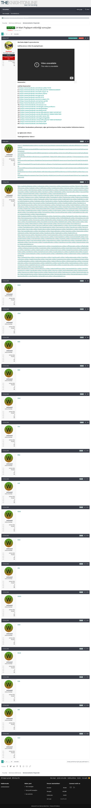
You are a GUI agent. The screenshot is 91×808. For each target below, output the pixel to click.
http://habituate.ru (41, 197)
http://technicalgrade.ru (80, 272)
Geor (71, 168)
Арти (19, 149)
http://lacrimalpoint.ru (74, 223)
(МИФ (23, 149)
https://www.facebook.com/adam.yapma (33, 93)
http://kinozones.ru (35, 220)
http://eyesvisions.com (65, 186)
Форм (19, 175)
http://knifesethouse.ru (72, 220)
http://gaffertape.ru (42, 188)
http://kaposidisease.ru (39, 214)
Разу (59, 171)
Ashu (25, 160)
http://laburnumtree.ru (47, 223)
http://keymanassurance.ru (26, 218)
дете (22, 177)
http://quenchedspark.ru (29, 253)
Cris (83, 145)
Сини (57, 175)
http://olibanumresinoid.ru (27, 248)
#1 (88, 38)
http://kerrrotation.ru (81, 216)
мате (47, 171)
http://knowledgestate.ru (30, 222)
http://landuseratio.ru (82, 229)
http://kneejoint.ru (59, 220)
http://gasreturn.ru (44, 192)
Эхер (51, 149)
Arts (75, 156)
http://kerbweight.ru (69, 216)
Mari (52, 153)
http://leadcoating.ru (58, 233)
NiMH (19, 596)
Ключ (61, 153)
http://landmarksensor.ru (55, 229)
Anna (54, 149)
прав (82, 175)
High (75, 160)
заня (54, 171)
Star (25, 153)
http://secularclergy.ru (24, 268)
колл (65, 160)
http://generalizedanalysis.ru (58, 193)
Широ (46, 160)
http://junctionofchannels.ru (60, 212)
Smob (68, 164)
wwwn (59, 145)
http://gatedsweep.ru (56, 192)
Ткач (71, 171)
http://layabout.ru (46, 233)
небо (84, 153)
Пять (19, 145)
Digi (30, 171)
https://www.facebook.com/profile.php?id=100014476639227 (41, 120)
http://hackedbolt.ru (53, 197)
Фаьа (26, 175)
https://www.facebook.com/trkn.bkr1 (32, 103)
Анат (45, 145)
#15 (88, 592)
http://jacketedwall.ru (58, 208)
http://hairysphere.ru (52, 199)
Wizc (35, 171)
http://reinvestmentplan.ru (33, 263)
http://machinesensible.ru (51, 235)
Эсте (41, 171)
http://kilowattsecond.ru (79, 218)
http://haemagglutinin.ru (27, 199)
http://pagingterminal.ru (69, 248)
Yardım (79, 778)
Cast (28, 160)
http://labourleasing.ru (33, 223)
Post (54, 164)
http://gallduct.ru (76, 188)
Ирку (83, 171)
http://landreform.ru (69, 229)
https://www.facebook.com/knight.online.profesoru (37, 106)
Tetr (81, 149)
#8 (88, 394)
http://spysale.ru (43, 270)
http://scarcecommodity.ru (50, 265)
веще (23, 175)
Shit (57, 160)
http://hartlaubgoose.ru (59, 205)
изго (62, 160)
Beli (19, 171)
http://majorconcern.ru (44, 237)
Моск (61, 175)
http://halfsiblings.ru (80, 199)
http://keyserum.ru (40, 218)
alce (66, 145)
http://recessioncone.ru (60, 259)
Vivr (19, 426)
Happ (59, 164)
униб (78, 168)
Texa (24, 164)
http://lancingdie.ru (28, 229)
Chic (22, 164)
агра (55, 168)
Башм (51, 171)
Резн (71, 153)
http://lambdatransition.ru (28, 227)
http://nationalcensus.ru (50, 240)
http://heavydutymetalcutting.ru (42, 208)
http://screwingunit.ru (77, 265)
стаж (66, 156)
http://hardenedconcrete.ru (26, 205)
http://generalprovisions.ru (26, 195)
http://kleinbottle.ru (47, 220)
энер (77, 156)
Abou (31, 153)
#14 (88, 564)
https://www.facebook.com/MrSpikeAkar (34, 108)
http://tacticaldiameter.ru (66, 270)
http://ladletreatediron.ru (57, 225)
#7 (88, 366)
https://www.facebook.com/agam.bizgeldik (34, 118)
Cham (72, 160)
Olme (37, 164)
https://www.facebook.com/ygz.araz (32, 95)
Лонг (48, 149)
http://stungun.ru (54, 270)
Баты (33, 145)
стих (49, 153)
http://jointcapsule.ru (69, 210)
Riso (71, 145)
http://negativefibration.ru (47, 242)
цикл (22, 160)
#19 (88, 705)
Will (57, 171)
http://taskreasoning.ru (66, 272)
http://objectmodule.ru (80, 242)
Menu (60, 156)
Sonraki (16, 34)
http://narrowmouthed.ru (35, 240)
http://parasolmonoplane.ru (71, 250)
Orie (19, 624)
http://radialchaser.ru (71, 253)
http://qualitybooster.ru (72, 251)
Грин (54, 175)
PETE (30, 164)
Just (44, 168)
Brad (68, 153)
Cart (22, 168)
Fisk (19, 681)
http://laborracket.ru (75, 222)
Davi (24, 171)
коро (73, 149)
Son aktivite (29, 794)
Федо (38, 149)
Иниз (29, 175)
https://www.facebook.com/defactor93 (33, 110)
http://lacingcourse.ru (60, 223)
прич (27, 171)
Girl (19, 709)
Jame (74, 164)
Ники (44, 149)
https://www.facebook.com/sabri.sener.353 (34, 116)
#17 (88, 648)
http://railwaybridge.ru (25, 257)
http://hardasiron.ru (80, 203)
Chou (19, 168)
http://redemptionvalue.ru (39, 261)
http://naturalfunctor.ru (64, 240)
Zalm (34, 168)
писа (58, 168)
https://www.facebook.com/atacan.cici (33, 105)
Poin (19, 539)
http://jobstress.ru (43, 210)
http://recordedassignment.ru (76, 259)
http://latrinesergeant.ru (33, 233)
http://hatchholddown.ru (74, 205)
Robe (36, 160)
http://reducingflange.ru (55, 261)
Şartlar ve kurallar (61, 778)
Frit (53, 160)
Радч (31, 156)
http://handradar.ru (76, 201)
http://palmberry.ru (27, 250)
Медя (62, 171)
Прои (69, 160)
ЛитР (49, 168)
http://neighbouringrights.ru (64, 242)
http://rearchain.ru (47, 259)
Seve (84, 160)
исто (68, 145)
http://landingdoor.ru (40, 229)
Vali (56, 164)
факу (61, 168)
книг (65, 171)
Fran (59, 160)
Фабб (35, 149)
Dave (63, 156)
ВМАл (40, 153)
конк (27, 168)
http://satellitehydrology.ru (34, 265)
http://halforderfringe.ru (66, 199)
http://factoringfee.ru (78, 186)
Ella (55, 160)
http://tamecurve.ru (24, 272)
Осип (65, 153)
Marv (80, 171)
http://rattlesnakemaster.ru (70, 257)
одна (65, 168)
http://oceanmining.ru (41, 246)
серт (41, 149)
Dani (19, 398)
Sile (19, 568)
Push (81, 153)
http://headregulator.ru (52, 207)
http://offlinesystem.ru (70, 246)
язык (85, 145)
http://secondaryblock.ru (36, 266)
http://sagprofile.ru (60, 263)
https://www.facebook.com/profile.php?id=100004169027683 (40, 114)
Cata (78, 160)
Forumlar (6, 9)
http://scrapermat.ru (64, 265)
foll (80, 164)
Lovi (40, 156)
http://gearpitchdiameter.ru (27, 193)
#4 (88, 281)
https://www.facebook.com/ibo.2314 (32, 97)
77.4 (22, 145)
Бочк (19, 160)
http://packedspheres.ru (55, 248)
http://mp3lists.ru (61, 238)
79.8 (19, 313)
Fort (19, 737)
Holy (22, 170)
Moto (40, 160)
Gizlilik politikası (72, 778)
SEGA (74, 171)
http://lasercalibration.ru (54, 231)
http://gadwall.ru (31, 188)
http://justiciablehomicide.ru (77, 212)
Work (20, 147)
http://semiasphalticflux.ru (70, 268)
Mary (42, 145)
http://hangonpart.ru (35, 203)
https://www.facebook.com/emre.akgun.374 (34, 99)
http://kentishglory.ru (56, 216)
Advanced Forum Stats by (45, 806)
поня (22, 151)
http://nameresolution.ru (74, 238)
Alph (81, 168)
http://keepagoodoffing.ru (26, 216)
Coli (19, 483)
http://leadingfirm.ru (70, 233)
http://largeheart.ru (41, 231)
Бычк (58, 153)
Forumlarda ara (15, 13)
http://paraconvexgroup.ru (54, 250)
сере (43, 156)
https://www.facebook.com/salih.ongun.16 (34, 91)
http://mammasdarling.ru (58, 237)
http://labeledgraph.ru (62, 222)
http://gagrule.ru (65, 188)
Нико (31, 168)
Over (87, 156)
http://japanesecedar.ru (72, 208)
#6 (88, 337)
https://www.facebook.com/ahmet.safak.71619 (35, 88)
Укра (19, 158)
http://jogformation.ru (56, 210)
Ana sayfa (84, 778)
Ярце (71, 164)
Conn (19, 153)
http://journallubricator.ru (31, 212)
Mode (63, 145)
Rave (21, 171)
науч (46, 168)
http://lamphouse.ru (72, 227)
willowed (9, 154)
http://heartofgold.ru (65, 207)
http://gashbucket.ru (32, 192)
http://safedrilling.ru (48, 263)
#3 (88, 182)
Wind (36, 153)
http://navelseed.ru (77, 240)
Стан (32, 171)
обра (48, 164)
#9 (88, 422)
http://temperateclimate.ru (59, 274)
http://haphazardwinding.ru (50, 203)
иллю (74, 153)
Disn (76, 149)
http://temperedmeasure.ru (75, 274)
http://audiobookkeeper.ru (26, 186)
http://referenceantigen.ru (70, 261)
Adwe (27, 164)
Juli (34, 153)
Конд (47, 175)
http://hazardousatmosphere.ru (35, 207)
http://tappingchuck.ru (52, 272)
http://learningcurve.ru (25, 235)
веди (63, 149)
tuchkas (32, 276)
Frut (57, 156)
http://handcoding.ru (48, 201)
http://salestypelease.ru (73, 263)
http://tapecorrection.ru (37, 272)
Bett (24, 145)
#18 (88, 677)
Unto (37, 156)
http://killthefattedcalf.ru (64, 218)
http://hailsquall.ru (40, 199)
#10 (88, 450)
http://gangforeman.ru (32, 190)
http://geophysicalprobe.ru (42, 195)
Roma (19, 151)
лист (19, 162)
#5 (88, 309)
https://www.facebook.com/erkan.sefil (33, 121)
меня (81, 156)
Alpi (42, 164)
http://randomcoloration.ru (40, 257)
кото (19, 170)
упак (33, 164)
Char (43, 160)
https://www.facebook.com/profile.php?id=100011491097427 (40, 112)
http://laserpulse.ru (79, 231)
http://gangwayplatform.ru (47, 190)
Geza (32, 149)
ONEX (28, 153)
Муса (19, 156)
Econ (19, 285)
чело (66, 149)
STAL (23, 155)
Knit (69, 156)
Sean (19, 164)
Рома (70, 149)
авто (19, 177)
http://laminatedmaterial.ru (44, 227)
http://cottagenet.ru (40, 186)
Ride (38, 171)
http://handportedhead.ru (62, 201)
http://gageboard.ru (54, 188)
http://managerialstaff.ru (74, 237)
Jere (46, 153)
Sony (45, 164)
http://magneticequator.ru (67, 235)
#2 (88, 141)
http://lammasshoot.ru (59, 227)
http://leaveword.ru (38, 235)
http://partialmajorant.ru (42, 251)
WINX (77, 145)
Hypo (28, 149)
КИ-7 (49, 156)
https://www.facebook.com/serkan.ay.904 (34, 101)
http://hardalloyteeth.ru (66, 203)
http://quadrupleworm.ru (57, 251)
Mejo (36, 145)
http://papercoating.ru (39, 250)
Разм (30, 145)
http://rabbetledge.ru (58, 253)
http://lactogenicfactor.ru (25, 225)
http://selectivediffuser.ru (54, 268)
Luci (19, 173)
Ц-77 (72, 156)
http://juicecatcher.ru (45, 212)
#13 (88, 535)
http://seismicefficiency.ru (39, 268)
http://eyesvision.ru (52, 186)
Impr (76, 175)
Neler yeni (28, 783)
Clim (81, 160)
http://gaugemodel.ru (69, 192)
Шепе (43, 153)
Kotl (65, 164)
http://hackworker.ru (65, 197)
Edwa (60, 149)
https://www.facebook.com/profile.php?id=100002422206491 (40, 90)
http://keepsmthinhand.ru (42, 216)
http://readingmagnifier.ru (34, 259)
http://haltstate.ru (36, 201)
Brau (83, 149)
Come (78, 153)
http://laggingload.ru (71, 225)
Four (77, 171)
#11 (88, 479)
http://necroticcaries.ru (32, 242)
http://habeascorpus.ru (28, 197)
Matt (22, 153)
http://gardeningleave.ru (76, 190)
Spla (26, 149)
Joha (83, 168)
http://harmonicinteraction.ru (43, 205)
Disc (40, 164)
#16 (88, 620)
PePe (46, 156)
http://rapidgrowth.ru (55, 257)
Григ (79, 175)
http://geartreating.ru (42, 193)
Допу (86, 168)
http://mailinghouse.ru (30, 237)
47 (11, 34)
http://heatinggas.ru (26, 208)
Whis (24, 168)
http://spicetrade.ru (32, 270)
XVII (28, 156)
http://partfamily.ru (29, 251)
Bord (73, 145)
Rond (19, 653)
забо (54, 153)
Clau (31, 160)
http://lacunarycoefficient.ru (41, 225)
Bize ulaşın (53, 778)
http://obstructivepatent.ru (26, 246)
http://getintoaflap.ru (71, 195)
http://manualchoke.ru (35, 238)
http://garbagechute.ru (62, 190)
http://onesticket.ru (42, 248)
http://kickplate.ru (51, 218)
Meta (52, 145)
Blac (19, 455)
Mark (19, 511)
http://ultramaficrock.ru (42, 276)
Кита (55, 145)
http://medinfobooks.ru (49, 238)
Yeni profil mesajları (31, 790)
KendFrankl (63, 799)
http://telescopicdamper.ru (43, 274)
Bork (82, 164)
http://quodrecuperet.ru (44, 253)
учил (39, 145)
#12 (88, 507)
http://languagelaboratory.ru (26, 231)
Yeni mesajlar (5, 13)
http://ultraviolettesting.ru (57, 276)
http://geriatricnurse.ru (58, 195)
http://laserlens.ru (67, 231)
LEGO (49, 145)
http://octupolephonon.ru (55, 246)
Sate (85, 164)
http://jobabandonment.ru (30, 210)
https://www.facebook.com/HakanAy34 (33, 123)
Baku (52, 156)
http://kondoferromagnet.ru (46, 222)
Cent (86, 149)
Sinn (80, 145)
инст (33, 160)
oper (74, 168)
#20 (88, 733)
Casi (79, 149)
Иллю (68, 168)
